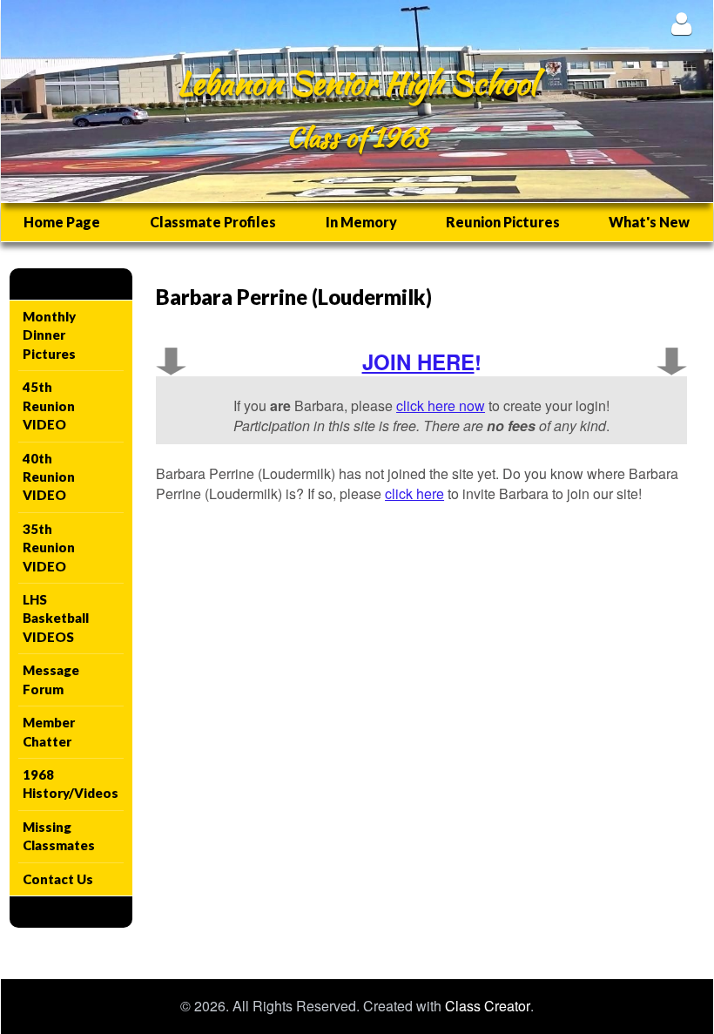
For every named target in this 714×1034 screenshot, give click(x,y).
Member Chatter (49, 731)
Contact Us (58, 879)
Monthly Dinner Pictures (49, 335)
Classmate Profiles (213, 221)
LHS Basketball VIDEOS (56, 618)
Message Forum (51, 679)
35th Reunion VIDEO (49, 547)
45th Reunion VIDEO (49, 405)
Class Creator (487, 1006)
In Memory (361, 221)
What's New (649, 221)
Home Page (62, 221)
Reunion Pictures (503, 221)
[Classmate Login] (681, 23)
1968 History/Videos (70, 784)
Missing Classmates (59, 836)
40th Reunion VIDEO (49, 476)
